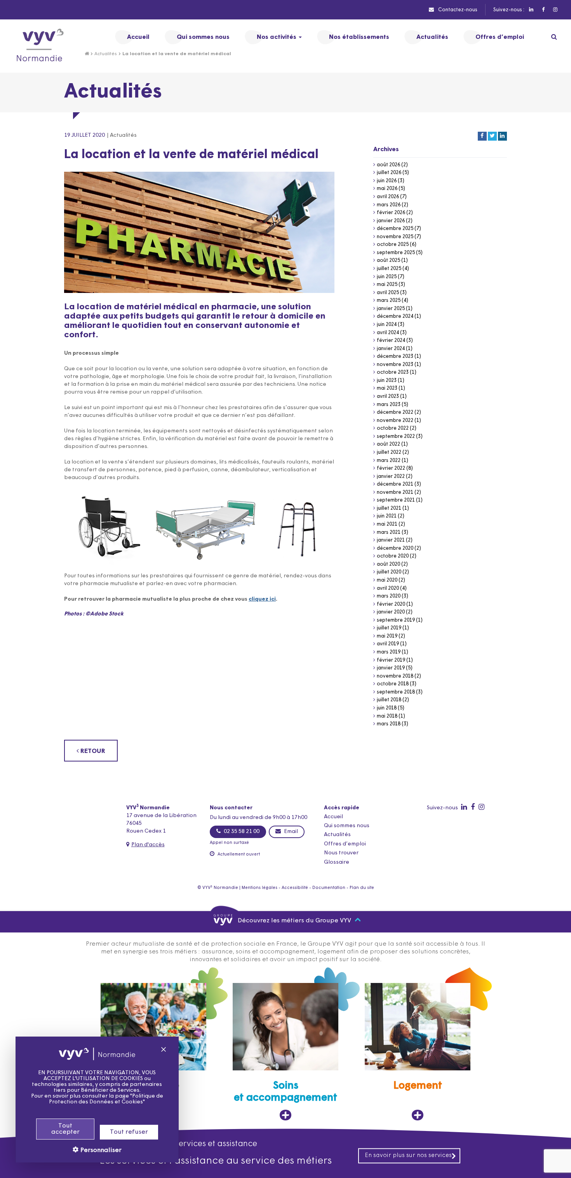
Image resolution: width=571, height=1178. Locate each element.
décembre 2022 (395, 412)
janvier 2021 (391, 540)
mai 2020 (387, 580)
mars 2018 (388, 724)
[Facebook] (543, 9)
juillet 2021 (389, 508)
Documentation (328, 888)
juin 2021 (387, 516)
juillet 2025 (389, 268)
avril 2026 (388, 196)
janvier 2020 (391, 612)
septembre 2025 (396, 252)
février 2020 (391, 604)
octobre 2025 (393, 244)
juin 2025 (387, 276)
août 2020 (388, 564)
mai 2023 (387, 388)
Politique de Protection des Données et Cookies (106, 1099)
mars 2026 (388, 204)
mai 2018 (387, 716)
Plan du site (362, 888)
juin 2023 (387, 380)
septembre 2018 (396, 692)
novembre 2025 (395, 236)
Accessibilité (295, 888)
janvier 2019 (391, 668)
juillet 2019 (389, 628)
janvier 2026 (391, 220)
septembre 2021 (396, 500)
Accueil (333, 817)
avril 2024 (388, 332)
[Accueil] (87, 54)
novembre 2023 (395, 364)
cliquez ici (262, 599)
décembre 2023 (395, 356)
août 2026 (388, 164)
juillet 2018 (389, 699)
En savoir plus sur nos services (408, 1156)
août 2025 (388, 260)
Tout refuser (129, 1132)
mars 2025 (388, 300)
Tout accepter (65, 1129)
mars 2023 (388, 404)
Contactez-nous (457, 9)
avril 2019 (388, 644)
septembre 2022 (396, 436)
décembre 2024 (395, 316)
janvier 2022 (391, 476)
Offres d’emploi (345, 844)
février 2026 (391, 212)
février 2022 (391, 468)
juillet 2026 (389, 172)
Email (290, 832)
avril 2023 (388, 396)
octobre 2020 (393, 556)
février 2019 (391, 660)
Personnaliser (100, 1150)
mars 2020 (388, 596)
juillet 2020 (389, 572)
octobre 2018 (393, 684)
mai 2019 (387, 636)
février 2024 (391, 340)
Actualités (105, 54)
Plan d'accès (148, 845)
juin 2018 (387, 708)
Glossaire (336, 862)
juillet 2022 (389, 452)
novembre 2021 (395, 492)
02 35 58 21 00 (241, 832)
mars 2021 (388, 532)
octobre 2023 (393, 372)
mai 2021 (387, 524)
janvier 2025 (391, 308)
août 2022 (388, 444)
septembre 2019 (396, 620)
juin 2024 (387, 324)
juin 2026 (387, 180)
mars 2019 (388, 652)
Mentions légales (259, 888)
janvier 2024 (391, 348)
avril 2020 (388, 588)
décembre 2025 (395, 228)
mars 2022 (388, 460)
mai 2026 (387, 188)
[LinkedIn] (530, 9)
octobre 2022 (393, 428)
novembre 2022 (395, 420)
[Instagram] (554, 9)
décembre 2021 (395, 484)
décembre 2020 (395, 548)
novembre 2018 (395, 676)
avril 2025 (388, 292)
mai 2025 (387, 284)
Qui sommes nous (346, 826)
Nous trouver (341, 853)
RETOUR (92, 751)
